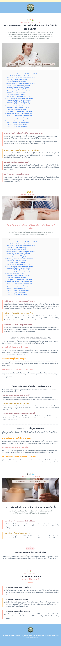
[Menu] (2, 8)
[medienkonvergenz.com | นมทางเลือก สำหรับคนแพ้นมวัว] (30, 8)
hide (11, 72)
